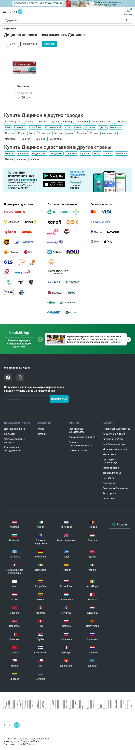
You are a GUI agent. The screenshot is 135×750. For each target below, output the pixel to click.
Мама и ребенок (111, 467)
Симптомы (108, 498)
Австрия (21, 159)
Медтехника (109, 454)
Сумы (32, 133)
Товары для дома (112, 473)
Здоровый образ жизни (115, 488)
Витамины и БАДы (113, 439)
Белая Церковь (13, 121)
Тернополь (44, 133)
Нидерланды (39, 153)
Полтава (10, 133)
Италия (9, 159)
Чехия (97, 153)
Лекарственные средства (116, 428)
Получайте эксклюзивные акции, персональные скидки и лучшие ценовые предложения (34, 389)
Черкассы (10, 139)
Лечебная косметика (114, 444)
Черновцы (39, 139)
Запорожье (82, 121)
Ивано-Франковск (102, 121)
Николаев (89, 127)
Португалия (56, 153)
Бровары (30, 121)
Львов (77, 127)
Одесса (103, 127)
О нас (41, 428)
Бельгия (9, 153)
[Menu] (4, 12)
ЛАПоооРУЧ (109, 478)
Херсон (94, 133)
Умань (70, 133)
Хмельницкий (109, 133)
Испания (34, 159)
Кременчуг (20, 127)
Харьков (82, 133)
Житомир (67, 121)
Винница (43, 121)
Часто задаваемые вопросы (14, 440)
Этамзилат (24, 86)
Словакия (71, 153)
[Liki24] (12, 725)
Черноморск (55, 139)
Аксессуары (109, 493)
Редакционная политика (81, 437)
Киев (8, 127)
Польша (108, 153)
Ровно (21, 133)
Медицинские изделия (115, 449)
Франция (85, 153)
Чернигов (25, 139)
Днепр (55, 121)
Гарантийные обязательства (76, 430)
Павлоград (116, 127)
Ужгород (58, 133)
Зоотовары (109, 483)
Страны (42, 434)
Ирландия (23, 153)
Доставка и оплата (14, 428)
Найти (128, 20)
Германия (121, 153)
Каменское (121, 121)
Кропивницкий (53, 127)
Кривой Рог (35, 127)
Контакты (9, 434)
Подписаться (59, 399)
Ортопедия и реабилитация (110, 461)
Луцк (67, 127)
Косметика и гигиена (114, 434)
